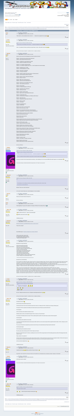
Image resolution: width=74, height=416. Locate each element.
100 (27, 399)
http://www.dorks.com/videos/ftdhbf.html (22, 184)
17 (18, 398)
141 (12, 400)
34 (33, 398)
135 (5, 400)
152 (26, 400)
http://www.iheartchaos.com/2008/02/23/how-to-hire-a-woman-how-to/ (27, 223)
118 (48, 399)
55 (51, 398)
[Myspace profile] (6, 381)
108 (36, 399)
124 (55, 399)
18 (19, 398)
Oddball (8, 147)
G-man (8, 39)
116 (46, 399)
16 (17, 398)
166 (43, 400)
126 (58, 399)
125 (56, 399)
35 (34, 398)
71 (65, 398)
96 (23, 399)
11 (13, 398)
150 (23, 400)
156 (31, 400)
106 (34, 399)
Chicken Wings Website (9, 8)
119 (49, 399)
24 (24, 398)
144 (16, 400)
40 (38, 398)
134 (67, 399)
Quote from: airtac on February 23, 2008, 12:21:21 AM (24, 42)
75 (5, 399)
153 (27, 400)
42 (40, 398)
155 (29, 400)
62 (57, 398)
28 (28, 398)
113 (42, 399)
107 (35, 399)
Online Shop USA (24, 8)
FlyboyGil (9, 175)
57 (53, 398)
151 (24, 400)
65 (60, 398)
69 (63, 398)
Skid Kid (8, 53)
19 (20, 398)
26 (26, 398)
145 (17, 400)
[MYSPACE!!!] (6, 182)
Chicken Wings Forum (16, 8)
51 (48, 398)
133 (66, 399)
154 (28, 400)
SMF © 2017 (37, 413)
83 (12, 399)
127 (59, 399)
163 (39, 400)
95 (22, 399)
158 (33, 400)
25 (25, 398)
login (13, 12)
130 (62, 399)
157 (32, 400)
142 (14, 400)
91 (19, 399)
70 (64, 398)
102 (29, 399)
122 (53, 399)
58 (54, 398)
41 (39, 398)
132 (65, 399)
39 (37, 398)
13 (15, 398)
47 (44, 398)
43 (41, 398)
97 (24, 399)
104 (32, 399)
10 (12, 398)
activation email (12, 13)
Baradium (9, 220)
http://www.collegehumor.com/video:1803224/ (30, 231)
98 (25, 399)
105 (33, 399)
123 (54, 399)
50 (47, 398)
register (16, 12)
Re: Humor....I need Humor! (22, 32)
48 (45, 398)
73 (67, 398)
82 (11, 399)
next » (68, 24)
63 (58, 398)
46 (43, 398)
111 (40, 399)
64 (59, 398)
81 (10, 399)
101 (28, 399)
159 (34, 400)
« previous (65, 24)
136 (6, 400)
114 (43, 399)
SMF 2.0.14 (33, 413)
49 (46, 398)
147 (20, 400)
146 (18, 400)
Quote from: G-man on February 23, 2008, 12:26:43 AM (24, 150)
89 (17, 399)
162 (38, 400)
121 (52, 399)
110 (39, 399)
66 (61, 398)
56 (52, 398)
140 (11, 400)
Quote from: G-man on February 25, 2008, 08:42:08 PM (25, 283)
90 (18, 399)
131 (64, 399)
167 (44, 400)
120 (50, 399)
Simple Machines (41, 413)
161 (37, 400)
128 (60, 399)
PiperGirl (8, 347)
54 (50, 398)
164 (40, 400)
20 (21, 398)
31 (30, 398)
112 (41, 399)
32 (31, 398)
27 (27, 398)
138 (9, 400)
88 (16, 399)
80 (9, 399)
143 (15, 400)
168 (45, 400)
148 (21, 400)
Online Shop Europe (30, 8)
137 (7, 400)
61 (56, 398)
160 (35, 400)
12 (14, 398)
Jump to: (58, 406)
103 (30, 399)
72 (66, 398)
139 (10, 400)
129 (61, 399)
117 (47, 399)
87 (15, 399)
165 (41, 400)
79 (8, 399)
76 (6, 399)
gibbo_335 (9, 209)
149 (22, 400)
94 (21, 399)
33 (32, 398)
